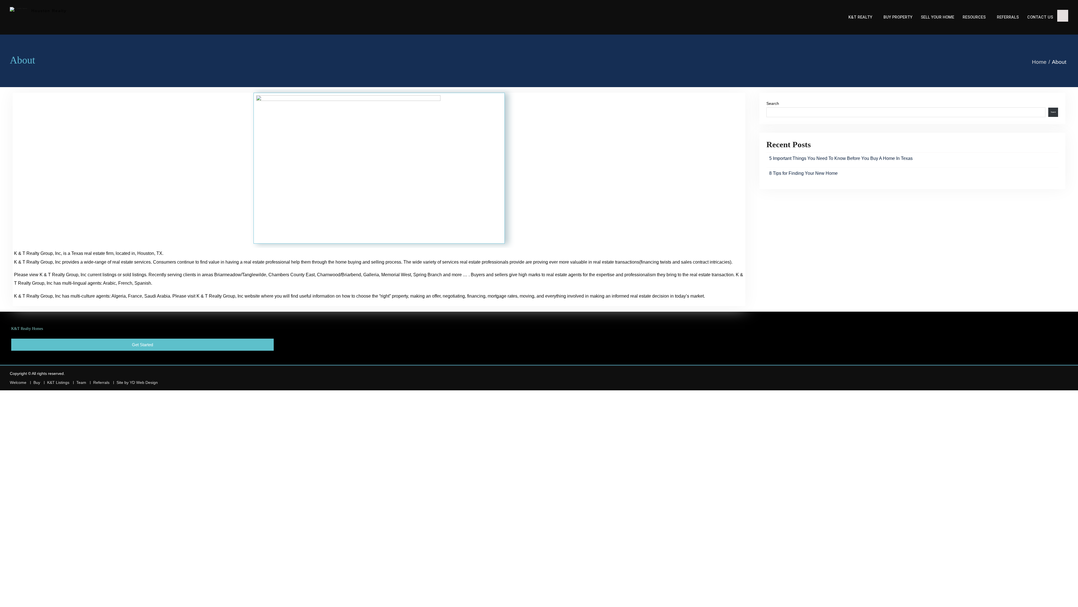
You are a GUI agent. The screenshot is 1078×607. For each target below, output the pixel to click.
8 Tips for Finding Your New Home (803, 173)
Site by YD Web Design (137, 382)
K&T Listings (58, 382)
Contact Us (1040, 17)
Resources (974, 17)
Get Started (142, 344)
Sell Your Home (937, 17)
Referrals (1008, 17)
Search (772, 103)
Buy (36, 382)
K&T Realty (860, 17)
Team (81, 382)
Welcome (18, 382)
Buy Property (897, 17)
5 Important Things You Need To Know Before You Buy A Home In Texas (841, 158)
